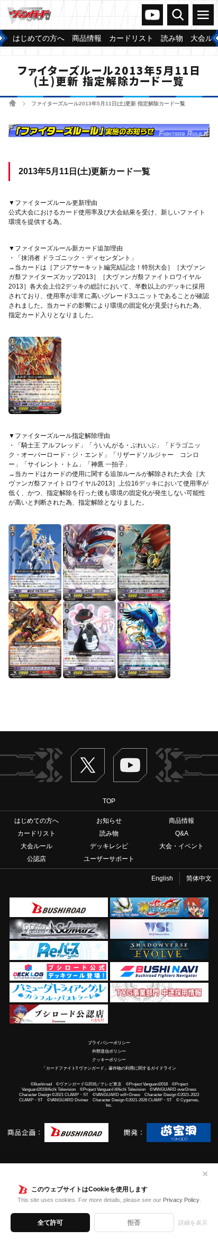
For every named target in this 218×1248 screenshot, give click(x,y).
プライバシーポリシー (109, 1042)
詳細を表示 (192, 1222)
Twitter (88, 765)
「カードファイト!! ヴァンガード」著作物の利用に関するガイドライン (109, 1068)
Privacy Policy (181, 1200)
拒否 (134, 1222)
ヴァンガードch (152, 14)
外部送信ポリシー (109, 1051)
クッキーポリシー (109, 1059)
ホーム (12, 103)
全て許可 (50, 1222)
